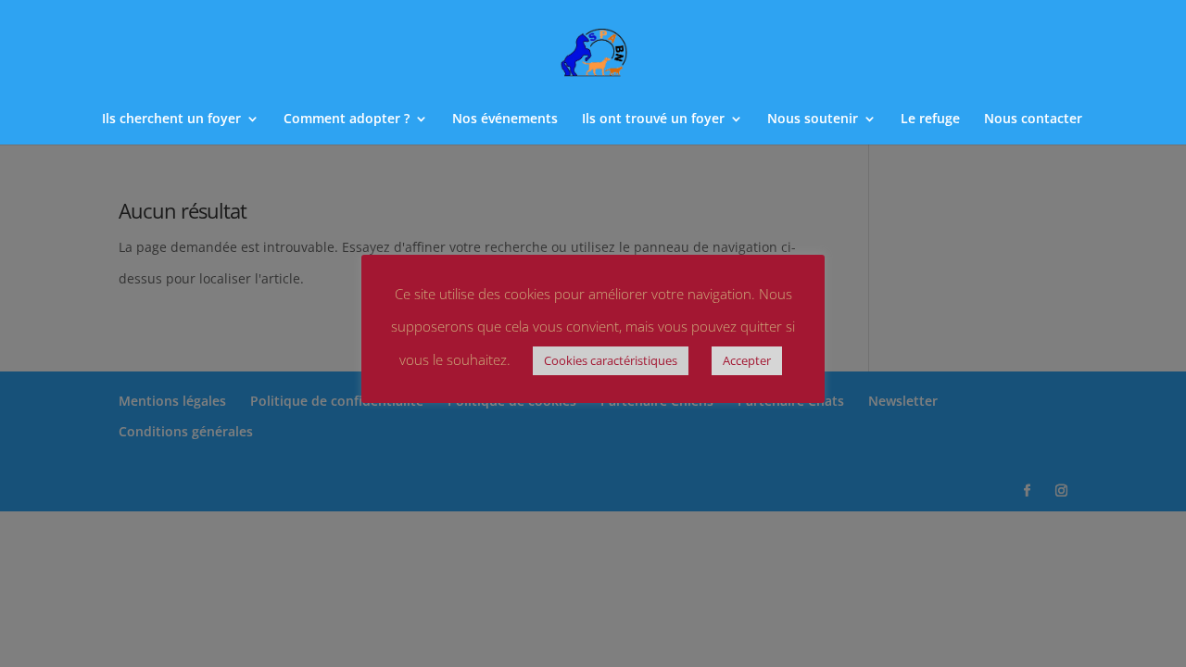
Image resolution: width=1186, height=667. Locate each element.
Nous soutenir (812, 119)
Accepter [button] (747, 360)
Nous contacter (1033, 119)
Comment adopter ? (347, 119)
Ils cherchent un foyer (171, 119)
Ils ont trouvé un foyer (653, 119)
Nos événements (505, 119)
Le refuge (930, 119)
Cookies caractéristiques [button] (610, 360)
